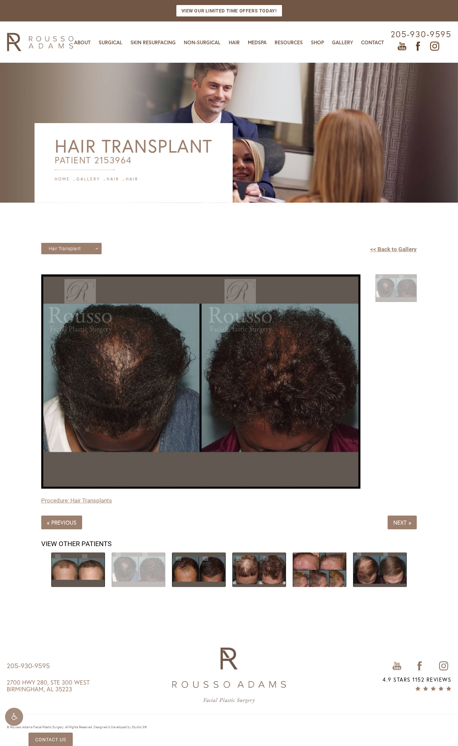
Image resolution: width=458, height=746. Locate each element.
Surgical (110, 42)
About (82, 42)
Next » (402, 522)
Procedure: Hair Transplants (76, 500)
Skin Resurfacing (153, 42)
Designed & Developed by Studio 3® (120, 727)
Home (62, 178)
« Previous (61, 522)
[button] (14, 717)
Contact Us (50, 739)
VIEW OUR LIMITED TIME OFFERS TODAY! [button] (229, 10)
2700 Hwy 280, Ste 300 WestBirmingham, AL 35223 (48, 685)
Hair (234, 42)
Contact (372, 42)
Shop (317, 42)
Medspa (257, 42)
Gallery (342, 42)
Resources (289, 42)
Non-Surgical (202, 42)
